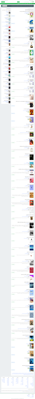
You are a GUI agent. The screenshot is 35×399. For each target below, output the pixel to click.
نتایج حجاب (27, 45)
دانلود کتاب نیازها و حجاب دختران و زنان (29, 116)
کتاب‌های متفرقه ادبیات (6, 87)
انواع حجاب (24, 247)
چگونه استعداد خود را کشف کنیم (18, 202)
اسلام (21, 141)
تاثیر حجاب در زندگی (14, 45)
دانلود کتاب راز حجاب (31, 342)
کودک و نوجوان (12, 382)
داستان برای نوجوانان (17, 331)
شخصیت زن (20, 164)
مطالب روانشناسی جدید (24, 203)
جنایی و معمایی (26, 110)
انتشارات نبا (22, 248)
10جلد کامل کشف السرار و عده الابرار (17, 149)
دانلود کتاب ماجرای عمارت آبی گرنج (30, 214)
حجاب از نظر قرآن (15, 96)
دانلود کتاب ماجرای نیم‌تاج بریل (30, 207)
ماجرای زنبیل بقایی (18, 322)
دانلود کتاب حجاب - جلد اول (30, 71)
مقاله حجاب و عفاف (18, 96)
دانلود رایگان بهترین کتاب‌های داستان (5, 64)
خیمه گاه (27, 75)
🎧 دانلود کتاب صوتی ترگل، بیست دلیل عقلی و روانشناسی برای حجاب (26, 11)
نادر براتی (7, 49)
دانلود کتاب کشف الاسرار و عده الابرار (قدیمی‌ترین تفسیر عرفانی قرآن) (26, 146)
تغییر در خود (18, 271)
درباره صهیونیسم (17, 292)
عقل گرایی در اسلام (24, 248)
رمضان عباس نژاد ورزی (6, 25)
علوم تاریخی (27, 37)
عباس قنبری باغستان (27, 366)
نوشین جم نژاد (7, 67)
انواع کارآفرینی (23, 277)
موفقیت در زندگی (16, 270)
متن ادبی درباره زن (15, 307)
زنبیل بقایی (13, 322)
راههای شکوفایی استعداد (17, 187)
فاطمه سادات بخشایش (27, 320)
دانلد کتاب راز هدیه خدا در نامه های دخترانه (29, 176)
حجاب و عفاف (21, 67)
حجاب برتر (16, 67)
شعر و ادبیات (4, 378)
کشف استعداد (22, 187)
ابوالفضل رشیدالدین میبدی (27, 147)
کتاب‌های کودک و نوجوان (20, 328)
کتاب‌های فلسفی (26, 283)
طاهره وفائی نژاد (27, 102)
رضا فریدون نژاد (27, 275)
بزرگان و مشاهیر (12, 378)
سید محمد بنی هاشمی (27, 245)
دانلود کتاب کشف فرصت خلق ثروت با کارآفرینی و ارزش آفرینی (27, 274)
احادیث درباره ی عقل (27, 248)
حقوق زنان (24, 164)
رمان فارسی (27, 210)
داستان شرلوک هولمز (26, 262)
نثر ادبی (32, 382)
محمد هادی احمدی (27, 65)
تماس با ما (2, 0)
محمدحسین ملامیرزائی (27, 27)
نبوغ (27, 202)
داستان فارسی (23, 196)
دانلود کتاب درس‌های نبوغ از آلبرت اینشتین (29, 199)
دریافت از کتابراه (13, 23)
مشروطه (16, 37)
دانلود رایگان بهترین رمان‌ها (6, 15)
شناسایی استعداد (27, 270)
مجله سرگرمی (8, 380)
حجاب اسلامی (18, 67)
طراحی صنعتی (17, 378)
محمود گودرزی (7, 11)
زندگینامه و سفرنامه (32, 383)
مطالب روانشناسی (13, 202)
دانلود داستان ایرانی (18, 315)
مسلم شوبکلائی (27, 162)
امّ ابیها (15, 89)
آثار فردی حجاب (17, 52)
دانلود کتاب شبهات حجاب (30, 26)
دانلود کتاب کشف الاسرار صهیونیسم (29, 289)
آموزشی (4, 382)
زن (18, 141)
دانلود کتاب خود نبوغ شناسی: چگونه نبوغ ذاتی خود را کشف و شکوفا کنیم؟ (26, 169)
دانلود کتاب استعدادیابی (26, 187)
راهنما (3, 0)
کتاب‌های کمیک (7, 43)
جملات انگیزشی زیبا (23, 204)
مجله (8, 377)
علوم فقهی (20, 141)
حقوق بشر (26, 293)
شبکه (22, 382)
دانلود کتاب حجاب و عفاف (30, 41)
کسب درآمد (16, 277)
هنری (13, 384)
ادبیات (31, 3)
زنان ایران (18, 37)
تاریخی (27, 380)
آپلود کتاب (33, 396)
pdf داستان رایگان (25, 196)
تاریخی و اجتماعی (3, 380)
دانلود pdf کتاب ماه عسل (27, 315)
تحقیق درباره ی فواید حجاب (19, 45)
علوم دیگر (27, 387)
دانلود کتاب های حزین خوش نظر (22, 307)
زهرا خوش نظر (28, 305)
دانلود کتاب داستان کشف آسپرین (30, 237)
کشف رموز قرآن (29, 374)
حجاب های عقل (26, 247)
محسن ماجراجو (28, 117)
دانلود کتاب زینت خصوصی (30, 49)
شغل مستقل (14, 277)
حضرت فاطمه (18, 164)
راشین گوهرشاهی (6, 18)
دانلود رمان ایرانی (21, 315)
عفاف (24, 89)
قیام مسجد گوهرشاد (13, 37)
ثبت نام (5, 0)
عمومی (23, 3)
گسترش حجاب (17, 89)
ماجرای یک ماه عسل (20, 316)
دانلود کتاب (13, 47)
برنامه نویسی (22, 380)
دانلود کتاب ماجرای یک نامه (30, 229)
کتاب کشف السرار (26, 149)
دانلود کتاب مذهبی (26, 96)
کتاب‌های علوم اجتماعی (22, 132)
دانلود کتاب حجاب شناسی (30, 138)
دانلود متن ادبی (18, 307)
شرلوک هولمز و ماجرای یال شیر (14, 262)
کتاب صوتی (19, 3)
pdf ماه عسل (23, 316)
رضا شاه (22, 37)
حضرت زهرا (19, 89)
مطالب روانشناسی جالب (15, 203)
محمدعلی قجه (7, 97)
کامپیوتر (27, 3)
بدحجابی (28, 75)
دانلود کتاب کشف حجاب (31, 34)
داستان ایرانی (28, 196)
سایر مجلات (8, 385)
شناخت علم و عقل (17, 247)
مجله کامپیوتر (8, 378)
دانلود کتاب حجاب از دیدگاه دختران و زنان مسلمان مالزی (27, 365)
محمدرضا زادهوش (6, 74)
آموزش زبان (32, 385)
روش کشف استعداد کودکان (26, 374)
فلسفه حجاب (23, 67)
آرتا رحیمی (28, 72)
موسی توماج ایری (27, 200)
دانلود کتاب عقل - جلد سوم (30, 244)
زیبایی (13, 380)
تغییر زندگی (21, 270)
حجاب (27, 20)
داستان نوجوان (20, 331)
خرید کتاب (28, 396)
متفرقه (13, 385)
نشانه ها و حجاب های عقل (21, 247)
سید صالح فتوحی (27, 185)
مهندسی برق (17, 380)
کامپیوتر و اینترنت (21, 384)
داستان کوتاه (17, 195)
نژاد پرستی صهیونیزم (22, 293)
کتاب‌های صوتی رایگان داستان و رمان (5, 33)
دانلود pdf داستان (25, 316)
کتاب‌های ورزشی (7, 94)
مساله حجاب (27, 89)
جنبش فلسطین (23, 292)
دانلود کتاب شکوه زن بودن (30, 304)
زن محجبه (17, 141)
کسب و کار (25, 277)
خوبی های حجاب (22, 45)
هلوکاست (25, 293)
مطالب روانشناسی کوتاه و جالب (19, 203)
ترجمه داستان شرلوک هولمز (19, 262)
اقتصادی (27, 378)
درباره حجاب (21, 96)
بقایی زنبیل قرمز (15, 322)
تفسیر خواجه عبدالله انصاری (22, 149)
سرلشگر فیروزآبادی (18, 293)
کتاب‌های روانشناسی (26, 253)
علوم (29, 3)
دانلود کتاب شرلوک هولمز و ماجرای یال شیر (29, 259)
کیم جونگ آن (7, 90)
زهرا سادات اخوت (27, 343)
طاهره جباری (28, 42)
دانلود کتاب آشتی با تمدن (30, 350)
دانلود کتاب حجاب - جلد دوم (30, 79)
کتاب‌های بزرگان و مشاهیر (26, 238)
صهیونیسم (28, 293)
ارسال (23, 391)
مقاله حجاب (23, 89)
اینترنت (22, 378)
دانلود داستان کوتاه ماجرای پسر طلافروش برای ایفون (25, 195)
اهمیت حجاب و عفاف (20, 52)
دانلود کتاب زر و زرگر (31, 161)
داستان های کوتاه (19, 195)
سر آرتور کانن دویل (6, 36)
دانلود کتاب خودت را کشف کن (30, 184)
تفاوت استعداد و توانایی (24, 270)
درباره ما (33, 395)
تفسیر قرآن (13, 149)
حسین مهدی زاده (27, 139)
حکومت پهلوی (21, 37)
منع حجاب (13, 89)
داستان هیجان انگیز (23, 263)
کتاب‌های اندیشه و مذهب (6, 57)
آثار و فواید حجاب (25, 51)
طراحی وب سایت (22, 383)
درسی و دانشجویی (27, 385)
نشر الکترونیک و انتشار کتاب (31, 0)
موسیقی (13, 383)
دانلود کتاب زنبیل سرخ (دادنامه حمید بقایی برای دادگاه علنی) (27, 319)
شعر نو (32, 380)
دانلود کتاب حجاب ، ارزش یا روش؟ (30, 64)
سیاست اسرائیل (20, 292)
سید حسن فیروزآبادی (27, 290)
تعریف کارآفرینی (28, 278)
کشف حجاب (24, 37)
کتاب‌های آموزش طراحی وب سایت (5, 40)
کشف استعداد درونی (22, 202)
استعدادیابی (20, 187)
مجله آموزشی (8, 382)
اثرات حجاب (25, 45)
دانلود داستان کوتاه (14, 195)
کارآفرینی (27, 277)
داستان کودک (26, 331)
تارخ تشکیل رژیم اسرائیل (14, 292)
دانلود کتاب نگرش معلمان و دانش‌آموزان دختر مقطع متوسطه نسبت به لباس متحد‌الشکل (24, 101)
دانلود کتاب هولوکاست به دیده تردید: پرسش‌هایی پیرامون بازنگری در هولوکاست (25, 222)
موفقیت (12, 277)
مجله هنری (8, 384)
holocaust (24, 226)
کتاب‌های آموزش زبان (6, 79)
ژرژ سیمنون (7, 60)
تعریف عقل (20, 248)
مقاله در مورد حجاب (26, 67)
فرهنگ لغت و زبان (32, 384)
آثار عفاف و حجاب (21, 51)
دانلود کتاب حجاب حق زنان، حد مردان (29, 131)
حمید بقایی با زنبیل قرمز (22, 322)
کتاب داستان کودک (23, 331)
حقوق (27, 384)
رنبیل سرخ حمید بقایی (26, 322)
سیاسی (27, 383)
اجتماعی (27, 382)
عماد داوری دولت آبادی (27, 12)
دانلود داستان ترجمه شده (27, 263)
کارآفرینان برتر (20, 277)
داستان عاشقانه (14, 315)
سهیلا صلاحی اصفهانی (27, 177)
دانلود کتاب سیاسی (26, 292)
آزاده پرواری (28, 351)
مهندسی (25, 3)
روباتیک (17, 382)
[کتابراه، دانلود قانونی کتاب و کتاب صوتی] (28, 14)
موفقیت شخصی (13, 187)
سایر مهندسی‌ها (17, 383)
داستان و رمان (24, 110)
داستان (22, 210)
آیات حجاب (15, 52)
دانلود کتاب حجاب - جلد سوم (30, 86)
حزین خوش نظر (26, 307)
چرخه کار (18, 277)
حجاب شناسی (23, 141)
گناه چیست (20, 61)
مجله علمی (8, 383)
